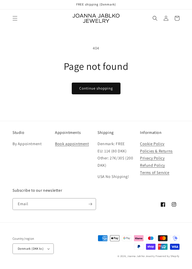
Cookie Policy (152, 143)
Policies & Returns (156, 151)
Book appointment (72, 143)
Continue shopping (96, 88)
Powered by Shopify (168, 256)
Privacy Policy (152, 158)
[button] (15, 18)
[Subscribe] (90, 204)
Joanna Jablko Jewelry (141, 256)
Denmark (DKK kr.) (31, 248)
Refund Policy (152, 165)
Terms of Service (155, 172)
